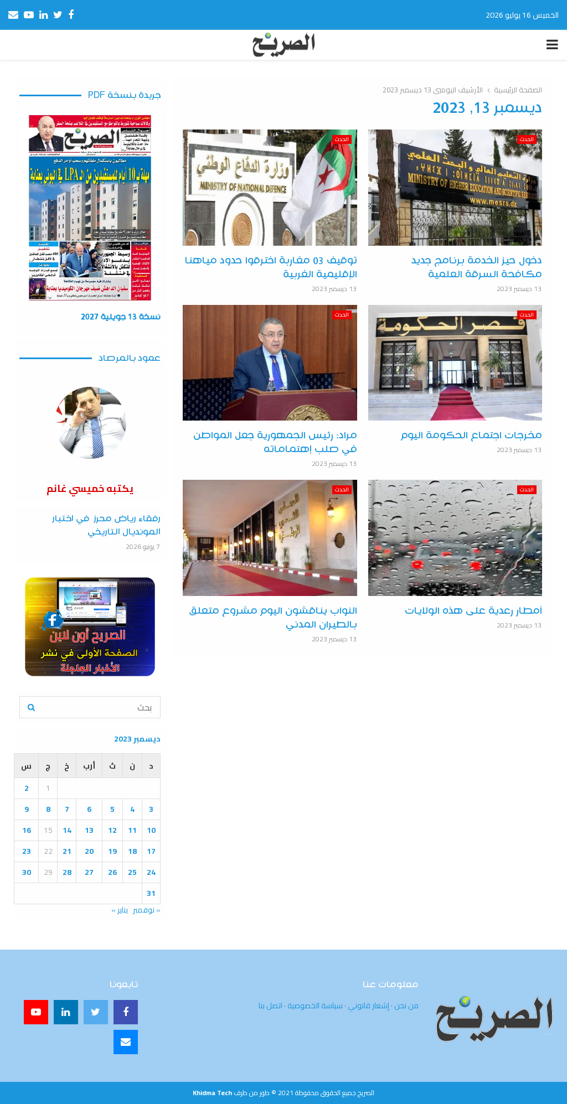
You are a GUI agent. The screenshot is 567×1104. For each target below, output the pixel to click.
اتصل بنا (270, 1005)
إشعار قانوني (368, 1005)
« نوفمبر (147, 910)
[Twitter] (96, 1012)
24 (151, 872)
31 (151, 893)
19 (112, 851)
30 (26, 872)
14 (67, 830)
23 (26, 851)
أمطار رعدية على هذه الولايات (473, 611)
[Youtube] (36, 1012)
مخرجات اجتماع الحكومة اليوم (471, 436)
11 (132, 830)
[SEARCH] (31, 707)
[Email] (126, 1042)
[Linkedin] (66, 1012)
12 (112, 830)
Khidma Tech (212, 1092)
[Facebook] (126, 1012)
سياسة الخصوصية (315, 1005)
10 (151, 830)
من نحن (406, 1005)
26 (112, 872)
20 (89, 851)
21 (67, 851)
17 (151, 851)
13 (89, 830)
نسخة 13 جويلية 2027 (121, 317)
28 (67, 872)
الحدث (527, 139)
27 (89, 872)
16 (26, 830)
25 (132, 872)
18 (132, 851)
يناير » (119, 910)
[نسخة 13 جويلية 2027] (90, 208)
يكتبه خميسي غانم (90, 488)
